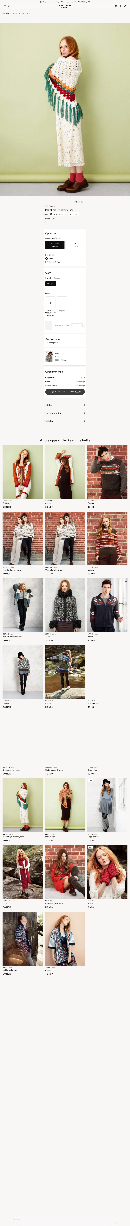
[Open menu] (5, 7)
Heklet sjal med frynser (21, 13)
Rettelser (49, 421)
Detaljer (48, 405)
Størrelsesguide (53, 413)
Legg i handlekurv (65, 392)
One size (50, 284)
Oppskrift (6, 13)
